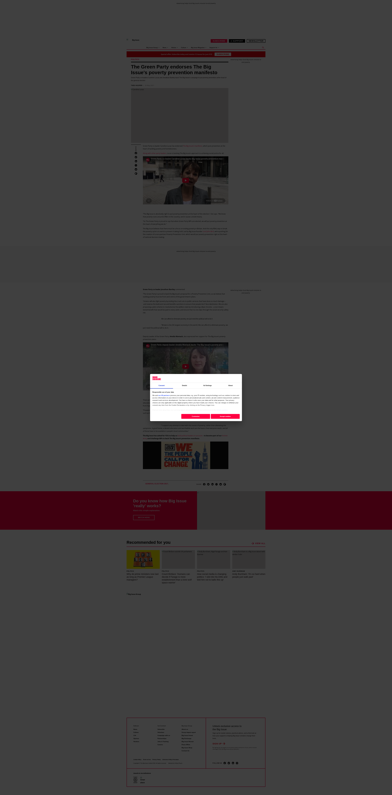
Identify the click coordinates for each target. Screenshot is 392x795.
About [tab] (230, 385)
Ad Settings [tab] (207, 385)
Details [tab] (184, 385)
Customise (195, 416)
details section (222, 410)
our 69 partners (164, 395)
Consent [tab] (162, 385)
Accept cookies (225, 416)
